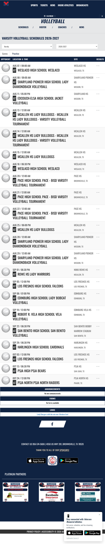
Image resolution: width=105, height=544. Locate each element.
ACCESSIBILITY (48, 531)
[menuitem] (44, 5)
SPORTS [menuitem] (34, 5)
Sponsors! (64, 450)
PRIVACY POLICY (33, 531)
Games (5, 53)
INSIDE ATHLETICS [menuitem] (66, 5)
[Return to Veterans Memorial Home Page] (6, 3)
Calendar (49, 16)
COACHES (62, 27)
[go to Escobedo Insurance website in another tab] (52, 492)
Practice (15, 53)
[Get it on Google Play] (92, 532)
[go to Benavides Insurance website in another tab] (88, 492)
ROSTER (42, 27)
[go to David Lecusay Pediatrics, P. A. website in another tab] (16, 492)
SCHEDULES (23, 27)
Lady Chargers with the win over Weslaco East (52, 414)
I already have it (72, 538)
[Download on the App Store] (74, 532)
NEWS (81, 27)
